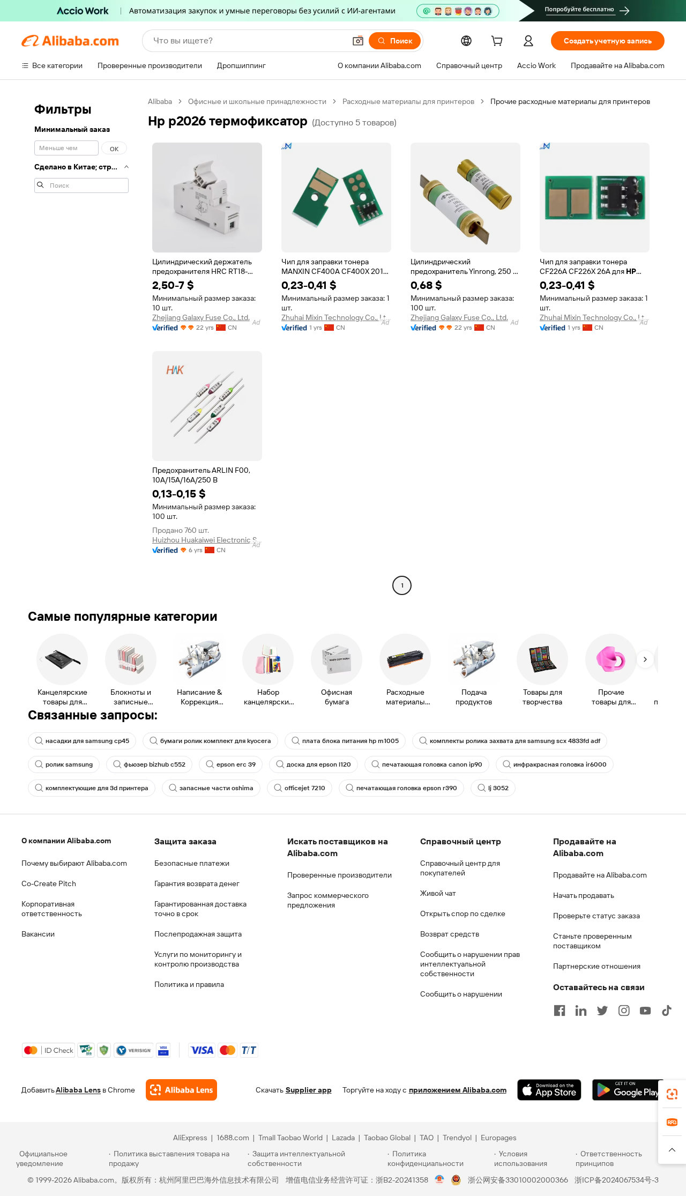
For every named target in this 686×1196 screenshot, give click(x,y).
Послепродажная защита (198, 934)
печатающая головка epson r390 (406, 788)
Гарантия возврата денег (197, 883)
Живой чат (438, 893)
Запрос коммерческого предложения (328, 900)
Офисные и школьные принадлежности (257, 101)
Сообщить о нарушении (461, 994)
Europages (499, 1137)
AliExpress (190, 1137)
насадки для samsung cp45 (87, 741)
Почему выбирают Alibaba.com (74, 863)
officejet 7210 (305, 788)
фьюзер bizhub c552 (154, 764)
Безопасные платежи (191, 863)
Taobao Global (387, 1137)
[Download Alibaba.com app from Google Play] (628, 1090)
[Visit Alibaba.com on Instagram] (623, 1010)
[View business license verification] (440, 1180)
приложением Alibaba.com (457, 1090)
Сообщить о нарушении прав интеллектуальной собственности (470, 964)
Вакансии (38, 934)
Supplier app (309, 1090)
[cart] (499, 42)
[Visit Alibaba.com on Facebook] (559, 1010)
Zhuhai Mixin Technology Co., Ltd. (336, 317)
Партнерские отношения (596, 966)
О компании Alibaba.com (66, 840)
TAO (427, 1137)
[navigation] (81, 344)
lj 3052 (498, 788)
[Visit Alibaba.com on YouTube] (645, 1010)
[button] (358, 40)
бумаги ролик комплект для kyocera (215, 741)
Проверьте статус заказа (596, 915)
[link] (672, 1094)
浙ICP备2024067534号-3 (617, 1180)
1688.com (233, 1137)
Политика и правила (189, 984)
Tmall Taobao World (290, 1137)
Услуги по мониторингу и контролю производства (198, 959)
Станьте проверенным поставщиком (592, 941)
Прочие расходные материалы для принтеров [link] (570, 101)
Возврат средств (449, 934)
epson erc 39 (236, 764)
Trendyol (457, 1137)
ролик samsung (69, 764)
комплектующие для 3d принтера (97, 788)
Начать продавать (583, 895)
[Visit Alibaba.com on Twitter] (602, 1010)
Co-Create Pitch (48, 883)
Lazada (343, 1137)
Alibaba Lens (78, 1090)
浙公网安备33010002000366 (518, 1180)
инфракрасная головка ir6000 (560, 764)
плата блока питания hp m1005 (350, 741)
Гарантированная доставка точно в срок (200, 909)
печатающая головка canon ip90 (432, 764)
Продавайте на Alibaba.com (600, 875)
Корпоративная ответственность (51, 909)
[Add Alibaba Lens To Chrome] (181, 1090)
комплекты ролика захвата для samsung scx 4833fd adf (515, 741)
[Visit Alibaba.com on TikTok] (666, 1010)
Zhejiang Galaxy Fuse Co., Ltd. (201, 317)
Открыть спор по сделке (462, 913)
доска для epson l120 (319, 764)
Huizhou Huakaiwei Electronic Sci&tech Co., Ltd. (207, 540)
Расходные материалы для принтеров (408, 101)
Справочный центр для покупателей (460, 868)
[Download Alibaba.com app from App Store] (549, 1090)
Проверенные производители (339, 875)
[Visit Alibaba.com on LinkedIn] (581, 1010)
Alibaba (160, 101)
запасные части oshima (216, 788)
